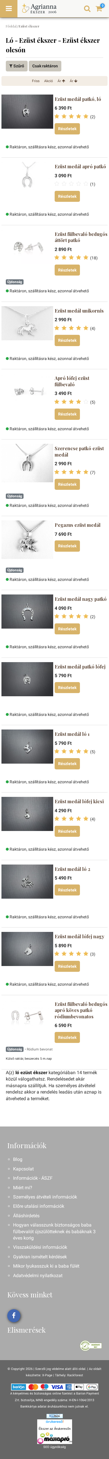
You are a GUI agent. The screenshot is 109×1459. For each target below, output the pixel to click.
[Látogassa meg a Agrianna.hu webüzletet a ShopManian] (55, 1416)
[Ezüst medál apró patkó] (27, 185)
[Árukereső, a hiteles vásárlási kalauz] (91, 1345)
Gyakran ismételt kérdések (40, 1256)
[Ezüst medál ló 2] (27, 888)
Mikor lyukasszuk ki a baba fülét (46, 1266)
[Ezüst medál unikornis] (27, 329)
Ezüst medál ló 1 (72, 734)
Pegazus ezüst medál (78, 525)
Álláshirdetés (26, 1215)
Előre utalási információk (38, 1206)
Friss (36, 81)
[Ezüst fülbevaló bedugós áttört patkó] (27, 253)
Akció (48, 81)
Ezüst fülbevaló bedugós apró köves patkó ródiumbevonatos (81, 1010)
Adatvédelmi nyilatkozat (37, 1275)
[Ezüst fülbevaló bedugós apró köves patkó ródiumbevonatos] (27, 1023)
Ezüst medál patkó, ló (78, 99)
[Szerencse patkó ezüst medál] (27, 467)
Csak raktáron (45, 66)
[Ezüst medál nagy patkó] (27, 617)
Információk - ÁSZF (33, 1178)
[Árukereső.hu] (54, 1422)
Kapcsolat (23, 1169)
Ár (60, 81)
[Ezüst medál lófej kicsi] (27, 820)
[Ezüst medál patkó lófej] (27, 685)
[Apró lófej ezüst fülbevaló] (27, 397)
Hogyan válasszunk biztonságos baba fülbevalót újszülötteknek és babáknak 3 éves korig (54, 1231)
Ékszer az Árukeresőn (55, 1428)
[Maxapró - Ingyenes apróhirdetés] (54, 1438)
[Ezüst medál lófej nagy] (27, 955)
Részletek (67, 128)
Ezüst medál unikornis (79, 311)
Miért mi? (22, 1187)
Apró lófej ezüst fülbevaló (72, 381)
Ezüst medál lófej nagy (79, 936)
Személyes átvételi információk (45, 1197)
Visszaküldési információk (40, 1247)
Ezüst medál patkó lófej (80, 667)
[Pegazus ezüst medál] (27, 543)
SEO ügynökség (54, 1447)
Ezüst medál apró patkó (80, 166)
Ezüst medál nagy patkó (81, 599)
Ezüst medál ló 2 (72, 869)
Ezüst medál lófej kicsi (79, 801)
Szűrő (18, 66)
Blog (17, 1159)
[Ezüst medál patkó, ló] (27, 118)
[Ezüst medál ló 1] (27, 753)
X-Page (47, 1375)
